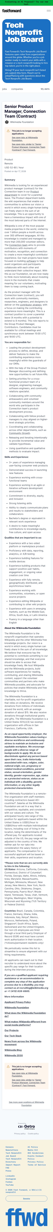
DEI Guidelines (36, 1152)
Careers (10, 1146)
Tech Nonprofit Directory (13, 1160)
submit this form (17, 72)
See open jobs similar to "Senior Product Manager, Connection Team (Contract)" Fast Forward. (28, 147)
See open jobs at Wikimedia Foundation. (25, 139)
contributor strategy (30, 304)
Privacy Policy (36, 1161)
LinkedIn (10, 1175)
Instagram (11, 1178)
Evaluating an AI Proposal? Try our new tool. (26, 2)
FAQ (7, 1167)
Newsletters (12, 1149)
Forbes (9, 1181)
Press (8, 1170)
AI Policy (33, 1146)
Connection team (18, 245)
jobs (4, 89)
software (31, 261)
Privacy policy (20, 1134)
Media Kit (33, 1149)
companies (17, 89)
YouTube (10, 1184)
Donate (26, 1198)
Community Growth (19, 433)
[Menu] (49, 10)
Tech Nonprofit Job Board (13, 1154)
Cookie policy (33, 1134)
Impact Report (13, 1164)
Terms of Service (37, 1164)
